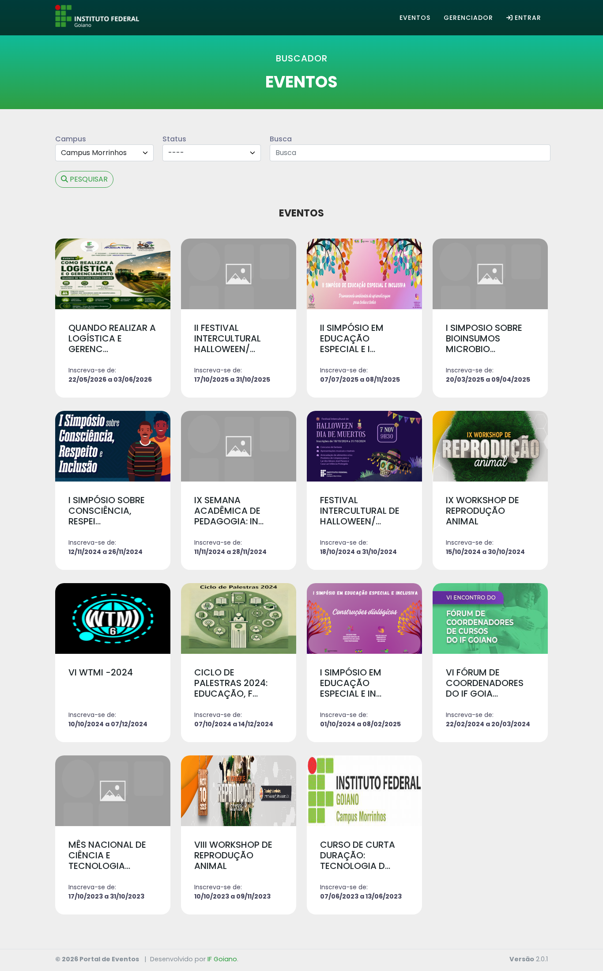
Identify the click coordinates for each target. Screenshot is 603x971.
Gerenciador (468, 17)
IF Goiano (222, 959)
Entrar (528, 17)
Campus (70, 139)
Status (174, 139)
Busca (281, 139)
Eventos (414, 17)
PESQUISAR (89, 179)
